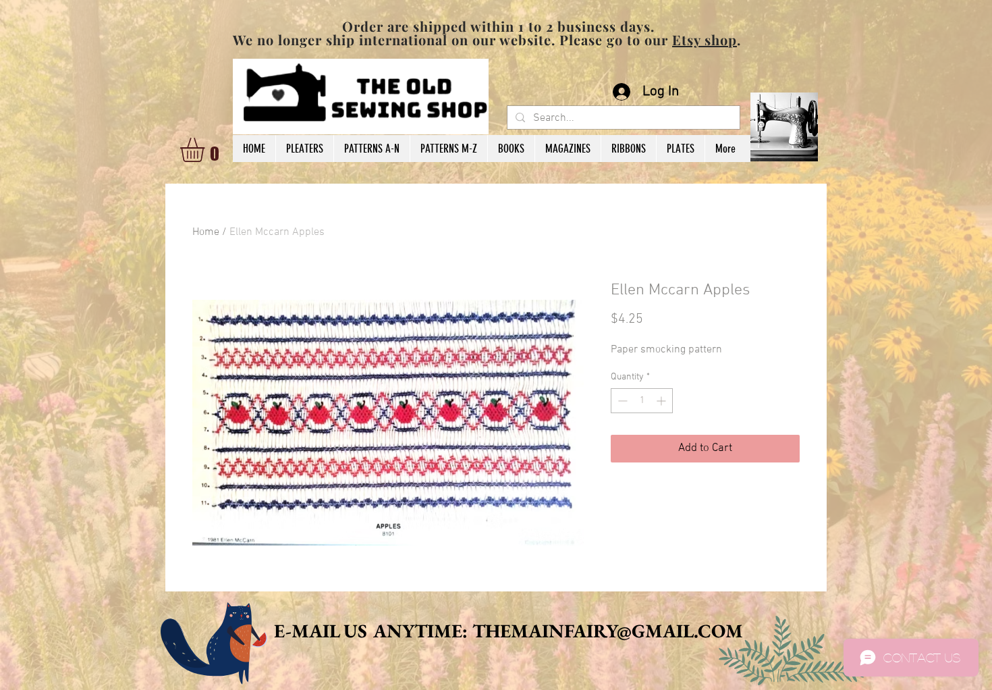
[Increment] (662, 401)
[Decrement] (621, 401)
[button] (206, 150)
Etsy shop (704, 39)
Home (205, 232)
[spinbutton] (642, 401)
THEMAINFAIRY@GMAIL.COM (607, 630)
